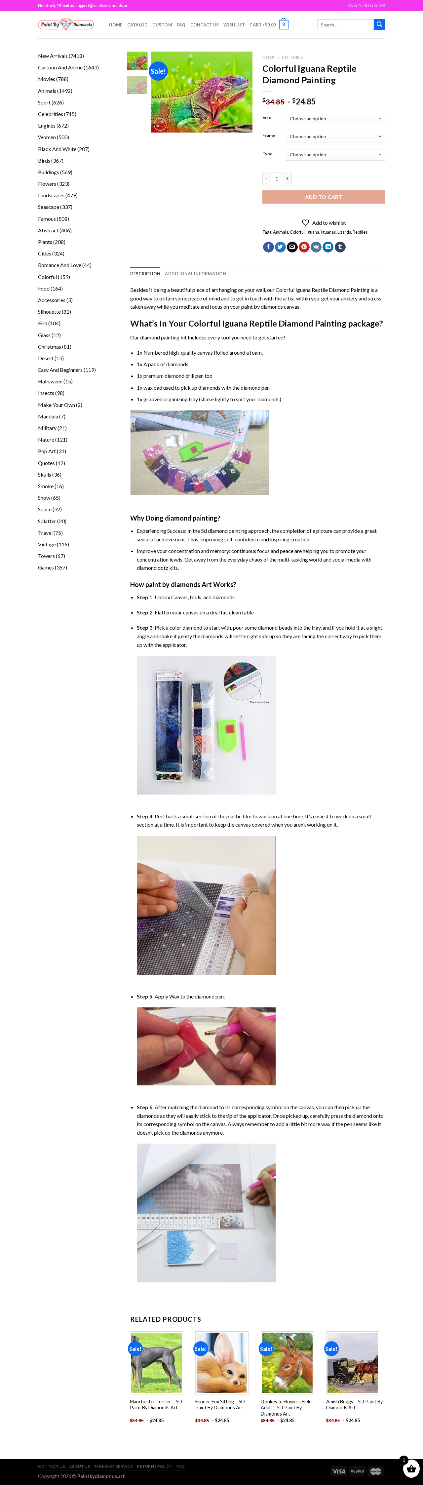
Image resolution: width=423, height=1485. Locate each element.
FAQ (181, 24)
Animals (280, 232)
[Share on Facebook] (268, 247)
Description (145, 273)
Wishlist (234, 24)
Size (266, 117)
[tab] (145, 273)
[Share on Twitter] (280, 247)
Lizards (344, 232)
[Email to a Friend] (292, 247)
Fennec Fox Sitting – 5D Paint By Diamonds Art (220, 1405)
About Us (79, 1466)
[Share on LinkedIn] (328, 247)
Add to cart (323, 197)
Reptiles (360, 232)
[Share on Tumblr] (340, 247)
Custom (162, 24)
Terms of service (113, 1466)
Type (267, 154)
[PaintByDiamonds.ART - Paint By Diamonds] (66, 25)
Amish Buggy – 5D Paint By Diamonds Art (354, 1405)
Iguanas (328, 232)
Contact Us (204, 24)
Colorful (293, 57)
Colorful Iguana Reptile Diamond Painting (322, 290)
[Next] (242, 92)
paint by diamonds (262, 306)
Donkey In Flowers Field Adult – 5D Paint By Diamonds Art (286, 1408)
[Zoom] (160, 124)
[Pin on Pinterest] (304, 247)
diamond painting (159, 337)
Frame (268, 136)
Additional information (195, 273)
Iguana (312, 232)
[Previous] (162, 92)
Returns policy (155, 1466)
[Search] (379, 24)
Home (116, 24)
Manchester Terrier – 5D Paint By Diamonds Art (156, 1405)
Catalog (137, 24)
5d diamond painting (224, 531)
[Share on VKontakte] (316, 247)
